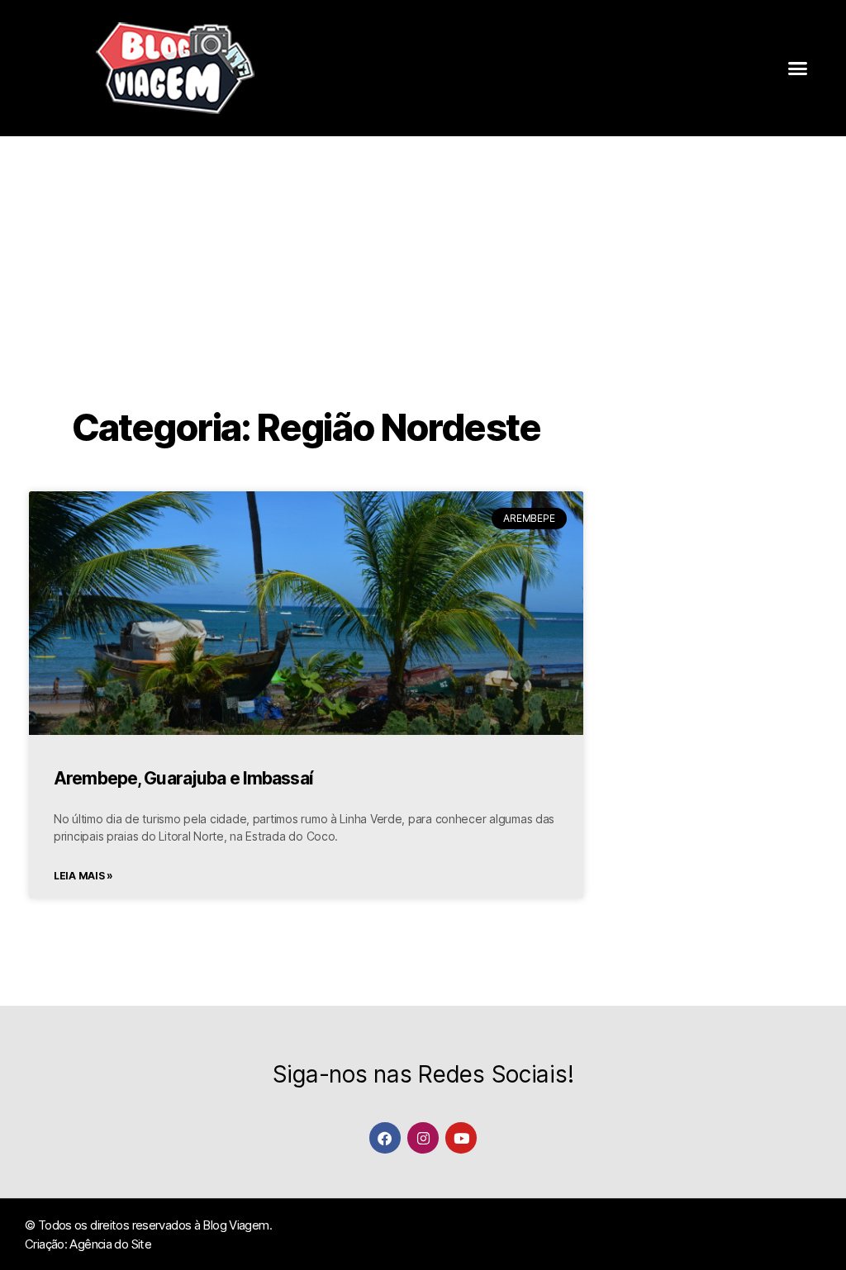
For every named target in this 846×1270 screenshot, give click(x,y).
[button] (797, 68)
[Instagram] (422, 1137)
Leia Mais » (83, 876)
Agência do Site (110, 1244)
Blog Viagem (235, 1225)
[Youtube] (460, 1137)
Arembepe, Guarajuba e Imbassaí (183, 778)
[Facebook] (384, 1137)
